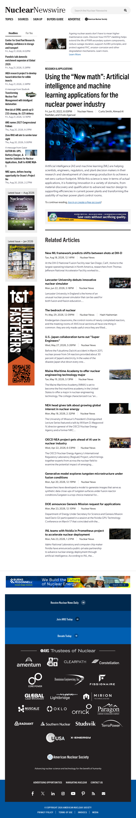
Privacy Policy (45, 812)
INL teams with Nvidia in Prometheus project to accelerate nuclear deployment (74, 532)
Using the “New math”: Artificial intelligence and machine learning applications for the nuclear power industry (87, 90)
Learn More (75, 54)
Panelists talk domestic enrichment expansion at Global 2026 (20, 60)
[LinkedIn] (53, 793)
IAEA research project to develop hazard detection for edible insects (20, 76)
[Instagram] (63, 793)
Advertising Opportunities (47, 782)
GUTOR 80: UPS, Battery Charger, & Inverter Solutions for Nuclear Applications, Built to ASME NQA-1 (21, 158)
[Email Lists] (103, 793)
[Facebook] (33, 793)
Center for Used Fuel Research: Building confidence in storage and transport (20, 43)
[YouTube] (73, 793)
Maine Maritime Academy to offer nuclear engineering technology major (72, 372)
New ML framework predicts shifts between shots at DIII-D (83, 253)
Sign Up (37, 19)
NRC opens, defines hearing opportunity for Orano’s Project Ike (20, 175)
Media (95, 812)
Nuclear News (85, 111)
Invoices (82, 812)
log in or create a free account (84, 202)
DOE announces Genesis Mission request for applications (83, 504)
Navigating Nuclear (76, 782)
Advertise (74, 19)
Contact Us (97, 782)
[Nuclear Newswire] (93, 793)
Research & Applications (58, 68)
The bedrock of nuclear (60, 310)
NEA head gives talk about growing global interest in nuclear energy (73, 407)
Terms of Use (65, 812)
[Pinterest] (83, 793)
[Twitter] (43, 793)
